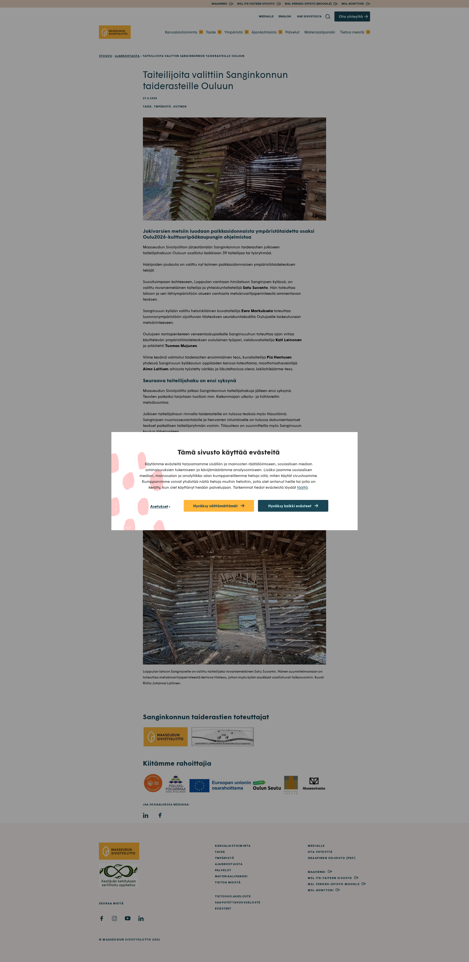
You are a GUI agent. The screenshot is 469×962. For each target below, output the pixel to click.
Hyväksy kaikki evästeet (289, 506)
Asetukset (159, 506)
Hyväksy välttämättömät (215, 506)
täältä (302, 487)
